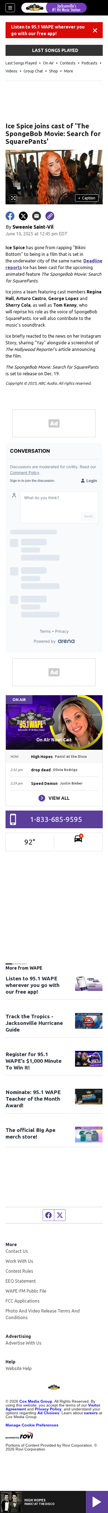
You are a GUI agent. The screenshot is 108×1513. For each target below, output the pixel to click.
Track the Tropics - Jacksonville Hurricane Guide (34, 1023)
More (68, 71)
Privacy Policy (48, 1409)
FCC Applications (23, 1300)
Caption (86, 198)
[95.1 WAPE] (54, 7)
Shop (53, 71)
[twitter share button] (23, 216)
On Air (48, 63)
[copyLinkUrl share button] (49, 216)
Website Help (19, 1368)
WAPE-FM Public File (26, 1290)
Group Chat (33, 71)
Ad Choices (48, 1413)
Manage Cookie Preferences (32, 1425)
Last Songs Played (21, 63)
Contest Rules (19, 1271)
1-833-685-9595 (56, 819)
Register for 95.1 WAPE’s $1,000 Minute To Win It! (33, 1061)
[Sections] (10, 7)
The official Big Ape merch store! (30, 1133)
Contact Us (17, 1251)
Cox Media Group (35, 1401)
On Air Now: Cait (54, 739)
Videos (11, 71)
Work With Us (19, 1261)
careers (91, 1413)
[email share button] (36, 216)
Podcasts (89, 63)
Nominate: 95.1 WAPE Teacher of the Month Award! (33, 1098)
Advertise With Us (24, 1342)
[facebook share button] (10, 216)
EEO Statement (21, 1280)
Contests (68, 63)
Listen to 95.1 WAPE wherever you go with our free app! (48, 30)
